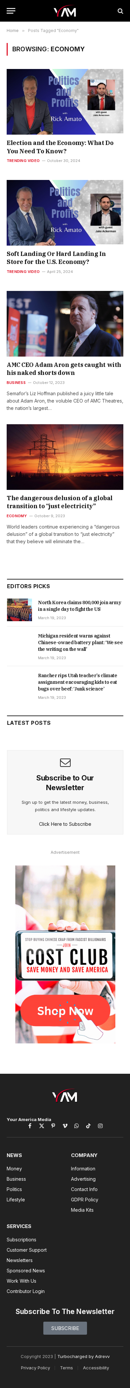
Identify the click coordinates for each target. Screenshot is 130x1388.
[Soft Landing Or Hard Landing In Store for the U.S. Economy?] (65, 213)
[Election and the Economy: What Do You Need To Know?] (65, 102)
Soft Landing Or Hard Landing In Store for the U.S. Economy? (56, 258)
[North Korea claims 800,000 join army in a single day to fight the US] (19, 610)
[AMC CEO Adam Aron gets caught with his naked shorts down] (65, 324)
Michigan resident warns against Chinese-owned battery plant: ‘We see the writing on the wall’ (80, 642)
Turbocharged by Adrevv (83, 1356)
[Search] (119, 10)
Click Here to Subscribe (65, 824)
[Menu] (11, 10)
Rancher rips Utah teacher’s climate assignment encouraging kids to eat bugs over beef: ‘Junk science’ (77, 682)
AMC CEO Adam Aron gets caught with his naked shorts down (64, 369)
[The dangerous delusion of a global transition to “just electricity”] (65, 457)
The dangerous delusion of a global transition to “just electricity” (60, 502)
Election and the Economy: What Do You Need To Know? (60, 147)
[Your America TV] (65, 11)
